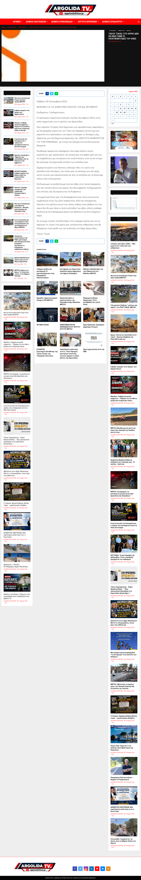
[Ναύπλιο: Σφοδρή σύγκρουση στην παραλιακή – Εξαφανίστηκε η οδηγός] (8, 190)
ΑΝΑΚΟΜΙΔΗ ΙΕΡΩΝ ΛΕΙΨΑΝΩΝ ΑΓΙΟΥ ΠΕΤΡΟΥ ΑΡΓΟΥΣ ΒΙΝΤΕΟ (70, 327)
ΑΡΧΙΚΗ (67, 1)
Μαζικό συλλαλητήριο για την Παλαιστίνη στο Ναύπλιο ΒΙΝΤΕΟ (93, 271)
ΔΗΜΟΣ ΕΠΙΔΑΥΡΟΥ (116, 1)
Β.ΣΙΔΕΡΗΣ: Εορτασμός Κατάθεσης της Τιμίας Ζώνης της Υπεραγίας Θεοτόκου (47, 352)
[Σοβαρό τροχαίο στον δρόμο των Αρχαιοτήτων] (8, 112)
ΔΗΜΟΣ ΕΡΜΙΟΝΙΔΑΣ (90, 1)
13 (124, 108)
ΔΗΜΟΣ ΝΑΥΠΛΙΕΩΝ (76, 1)
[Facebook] (75, 868)
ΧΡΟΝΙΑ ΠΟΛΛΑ (43, 325)
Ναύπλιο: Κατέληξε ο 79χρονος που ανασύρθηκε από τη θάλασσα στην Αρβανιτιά (21, 159)
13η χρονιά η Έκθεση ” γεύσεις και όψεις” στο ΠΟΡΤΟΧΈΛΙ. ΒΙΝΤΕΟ (124, 306)
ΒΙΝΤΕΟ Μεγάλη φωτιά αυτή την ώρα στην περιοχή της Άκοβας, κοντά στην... (123, 430)
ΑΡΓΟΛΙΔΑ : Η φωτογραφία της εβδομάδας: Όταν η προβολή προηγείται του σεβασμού (123, 557)
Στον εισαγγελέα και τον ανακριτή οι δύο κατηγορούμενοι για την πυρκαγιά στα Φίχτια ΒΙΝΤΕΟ (21, 223)
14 (128, 108)
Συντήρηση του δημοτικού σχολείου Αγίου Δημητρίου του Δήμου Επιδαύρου (70, 271)
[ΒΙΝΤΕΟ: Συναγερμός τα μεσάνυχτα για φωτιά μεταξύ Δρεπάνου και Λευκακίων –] (17, 362)
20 (124, 112)
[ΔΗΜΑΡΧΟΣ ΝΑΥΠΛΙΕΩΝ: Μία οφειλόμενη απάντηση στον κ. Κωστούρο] (17, 521)
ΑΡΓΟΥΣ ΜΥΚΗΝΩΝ (103, 1)
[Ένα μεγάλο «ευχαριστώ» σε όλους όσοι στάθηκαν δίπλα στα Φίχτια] (124, 827)
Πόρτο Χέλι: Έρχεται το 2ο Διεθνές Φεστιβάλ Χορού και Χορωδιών (122, 748)
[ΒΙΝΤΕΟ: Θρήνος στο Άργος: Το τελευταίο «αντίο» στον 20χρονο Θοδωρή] (8, 272)
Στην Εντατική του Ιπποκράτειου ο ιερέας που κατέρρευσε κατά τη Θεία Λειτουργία (21, 142)
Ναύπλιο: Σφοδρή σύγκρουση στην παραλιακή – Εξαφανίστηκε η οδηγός (20, 191)
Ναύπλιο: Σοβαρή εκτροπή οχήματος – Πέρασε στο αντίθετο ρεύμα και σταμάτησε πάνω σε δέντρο (22, 126)
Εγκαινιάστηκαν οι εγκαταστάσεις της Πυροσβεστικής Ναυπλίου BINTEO (70, 301)
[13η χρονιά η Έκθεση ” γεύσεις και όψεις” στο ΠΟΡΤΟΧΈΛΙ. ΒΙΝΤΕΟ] (124, 294)
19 (120, 112)
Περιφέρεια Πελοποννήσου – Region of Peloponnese (122, 779)
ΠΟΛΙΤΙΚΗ (128, 30)
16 (135, 108)
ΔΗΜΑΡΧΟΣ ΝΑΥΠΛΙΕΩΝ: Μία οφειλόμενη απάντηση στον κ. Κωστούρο (15, 535)
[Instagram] (86, 868)
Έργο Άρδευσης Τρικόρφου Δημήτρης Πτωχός (93, 326)
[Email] (102, 868)
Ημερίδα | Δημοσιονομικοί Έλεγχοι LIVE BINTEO (47, 299)
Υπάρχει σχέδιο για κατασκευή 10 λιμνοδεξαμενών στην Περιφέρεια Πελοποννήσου (45, 273)
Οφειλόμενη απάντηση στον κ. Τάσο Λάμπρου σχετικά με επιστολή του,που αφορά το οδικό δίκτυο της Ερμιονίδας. (69, 353)
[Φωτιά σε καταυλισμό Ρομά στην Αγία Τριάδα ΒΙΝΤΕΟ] (8, 100)
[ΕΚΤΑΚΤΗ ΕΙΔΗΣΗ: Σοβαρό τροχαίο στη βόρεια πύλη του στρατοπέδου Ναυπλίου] (8, 173)
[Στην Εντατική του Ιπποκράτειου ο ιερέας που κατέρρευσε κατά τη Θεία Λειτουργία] (8, 141)
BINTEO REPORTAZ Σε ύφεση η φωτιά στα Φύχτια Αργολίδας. (22, 259)
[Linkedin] (91, 868)
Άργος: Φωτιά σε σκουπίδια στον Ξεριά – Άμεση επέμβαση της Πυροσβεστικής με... (124, 337)
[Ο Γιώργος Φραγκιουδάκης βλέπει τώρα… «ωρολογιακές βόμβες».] (17, 491)
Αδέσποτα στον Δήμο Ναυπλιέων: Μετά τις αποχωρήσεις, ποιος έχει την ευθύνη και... (17, 473)
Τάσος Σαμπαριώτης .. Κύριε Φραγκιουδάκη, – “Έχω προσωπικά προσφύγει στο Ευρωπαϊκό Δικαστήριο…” (16, 441)
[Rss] (108, 868)
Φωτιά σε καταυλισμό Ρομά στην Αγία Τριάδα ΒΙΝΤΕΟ (22, 100)
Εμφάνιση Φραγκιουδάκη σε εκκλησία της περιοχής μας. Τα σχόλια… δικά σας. (123, 462)
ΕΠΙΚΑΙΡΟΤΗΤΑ (121, 30)
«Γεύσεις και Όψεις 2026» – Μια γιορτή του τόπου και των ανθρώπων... (123, 246)
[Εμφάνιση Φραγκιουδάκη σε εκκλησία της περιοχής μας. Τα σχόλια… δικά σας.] (124, 448)
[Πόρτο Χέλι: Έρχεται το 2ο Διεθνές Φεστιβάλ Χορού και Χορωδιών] (124, 734)
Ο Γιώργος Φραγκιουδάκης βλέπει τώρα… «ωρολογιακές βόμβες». (16, 504)
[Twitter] (80, 868)
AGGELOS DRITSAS (10, 317)
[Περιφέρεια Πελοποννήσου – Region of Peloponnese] (124, 766)
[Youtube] (97, 868)
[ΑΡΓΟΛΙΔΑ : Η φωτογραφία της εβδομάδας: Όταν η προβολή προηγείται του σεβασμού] (124, 543)
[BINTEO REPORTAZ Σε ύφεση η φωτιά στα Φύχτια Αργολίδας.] (8, 260)
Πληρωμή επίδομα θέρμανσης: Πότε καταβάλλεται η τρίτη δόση (91, 301)
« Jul (112, 123)
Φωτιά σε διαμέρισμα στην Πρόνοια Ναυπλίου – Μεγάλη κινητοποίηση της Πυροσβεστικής (22, 207)
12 (120, 108)
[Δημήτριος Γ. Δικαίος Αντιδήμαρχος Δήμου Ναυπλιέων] (17, 553)
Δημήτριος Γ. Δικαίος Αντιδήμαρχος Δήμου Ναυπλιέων (16, 566)
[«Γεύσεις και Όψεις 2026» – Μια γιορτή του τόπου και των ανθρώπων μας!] (124, 232)
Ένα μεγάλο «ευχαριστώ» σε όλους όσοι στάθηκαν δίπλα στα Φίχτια (123, 841)
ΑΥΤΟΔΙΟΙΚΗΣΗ (112, 30)
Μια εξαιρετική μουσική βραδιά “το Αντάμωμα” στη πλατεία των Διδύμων (123, 655)
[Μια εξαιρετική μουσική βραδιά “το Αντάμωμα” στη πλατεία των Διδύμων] (124, 641)
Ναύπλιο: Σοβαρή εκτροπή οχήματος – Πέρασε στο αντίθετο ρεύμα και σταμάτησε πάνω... (16, 344)
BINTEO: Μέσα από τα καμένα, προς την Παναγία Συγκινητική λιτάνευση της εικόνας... (122, 686)
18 (116, 112)
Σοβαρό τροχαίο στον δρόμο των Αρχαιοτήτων (21, 112)
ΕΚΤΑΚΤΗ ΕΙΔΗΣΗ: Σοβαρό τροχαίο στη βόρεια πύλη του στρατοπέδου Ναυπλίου (21, 175)
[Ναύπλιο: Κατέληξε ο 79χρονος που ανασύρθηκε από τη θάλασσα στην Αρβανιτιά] (8, 157)
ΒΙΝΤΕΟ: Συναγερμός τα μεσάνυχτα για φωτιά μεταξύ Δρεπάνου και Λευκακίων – (17, 376)
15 (132, 108)
